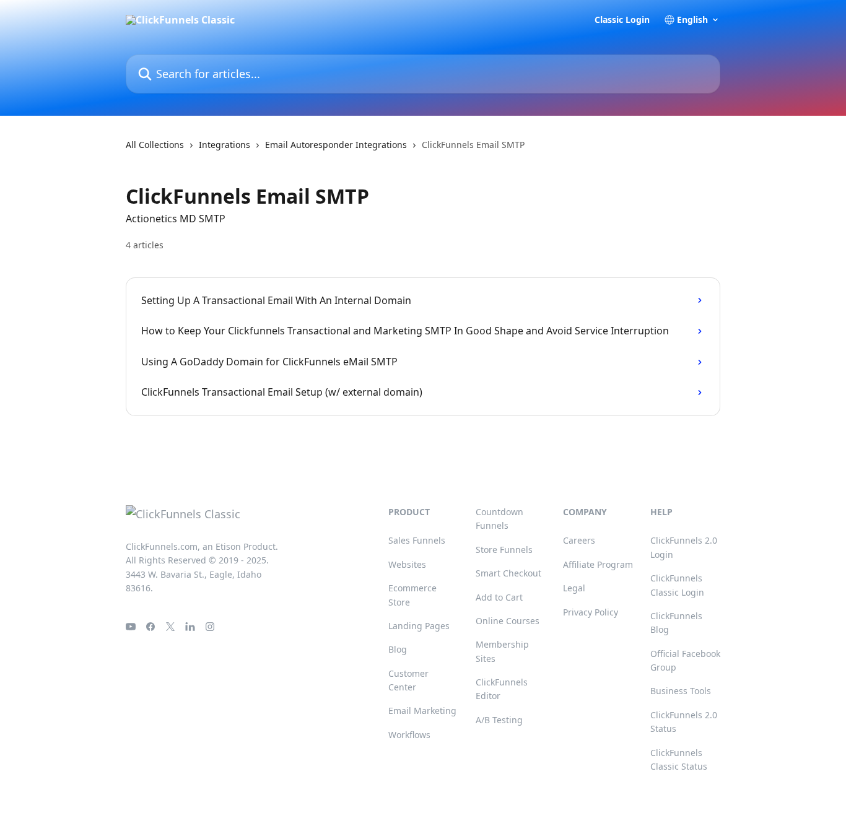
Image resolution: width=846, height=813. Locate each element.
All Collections (155, 144)
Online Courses (507, 621)
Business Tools (680, 691)
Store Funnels (504, 549)
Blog (397, 649)
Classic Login (622, 19)
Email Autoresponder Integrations (336, 144)
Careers (579, 540)
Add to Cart (499, 597)
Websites (407, 564)
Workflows (409, 735)
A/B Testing (499, 720)
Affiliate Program (598, 564)
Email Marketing (422, 710)
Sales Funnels (416, 540)
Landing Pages (419, 626)
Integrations (224, 144)
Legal (574, 588)
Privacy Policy (590, 612)
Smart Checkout (508, 573)
